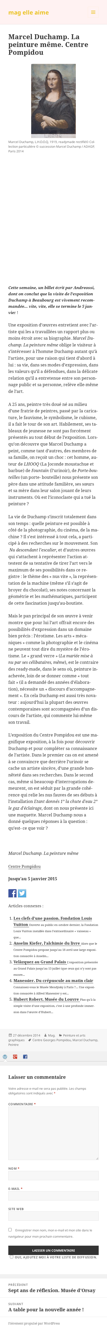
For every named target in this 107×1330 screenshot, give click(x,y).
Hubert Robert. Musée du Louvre (47, 999)
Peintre (13, 1044)
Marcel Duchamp (84, 1040)
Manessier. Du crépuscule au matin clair (53, 980)
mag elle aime (28, 12)
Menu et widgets (93, 17)
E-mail (15, 1188)
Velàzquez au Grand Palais (40, 961)
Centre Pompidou (24, 866)
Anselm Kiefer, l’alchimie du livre (47, 943)
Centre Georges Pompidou (51, 1040)
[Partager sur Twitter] (22, 893)
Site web (16, 1209)
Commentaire (22, 1104)
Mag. (51, 1035)
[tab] (5, 1057)
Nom (13, 1168)
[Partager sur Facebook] (12, 893)
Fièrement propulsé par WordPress (34, 1323)
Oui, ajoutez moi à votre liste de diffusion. (56, 1257)
